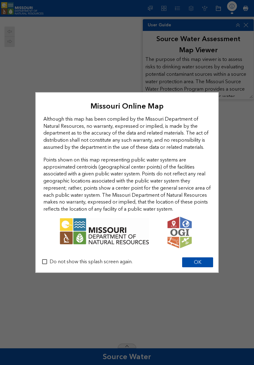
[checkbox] (44, 262)
